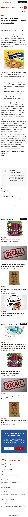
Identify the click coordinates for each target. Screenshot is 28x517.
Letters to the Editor (13, 497)
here (6, 78)
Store (25, 506)
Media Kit (21, 506)
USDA (21, 198)
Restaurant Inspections (20, 494)
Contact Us (8, 506)
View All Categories (5, 487)
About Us (3, 506)
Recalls (3, 15)
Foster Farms (5, 196)
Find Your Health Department (7, 494)
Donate (2, 509)
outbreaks (18, 485)
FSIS (12, 196)
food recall (5, 191)
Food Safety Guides (14, 482)
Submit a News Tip (5, 499)
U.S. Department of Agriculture (10, 198)
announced (8, 46)
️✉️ (3, 469)
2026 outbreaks (5, 342)
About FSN (19, 448)
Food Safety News (15, 515)
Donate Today (9, 448)
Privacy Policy (15, 506)
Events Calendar (4, 497)
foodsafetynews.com (5, 463)
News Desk (5, 25)
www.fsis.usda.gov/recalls (13, 148)
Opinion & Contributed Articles (8, 485)
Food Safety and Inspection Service (11, 194)
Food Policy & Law (5, 482)
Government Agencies (16, 189)
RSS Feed (13, 499)
